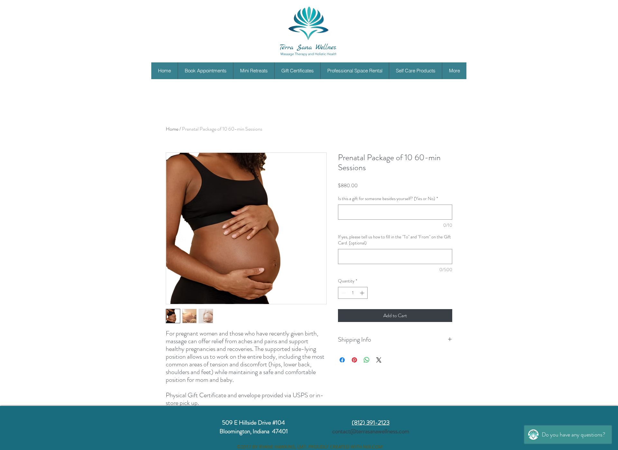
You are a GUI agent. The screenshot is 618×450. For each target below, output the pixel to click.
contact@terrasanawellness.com (370, 431)
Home (172, 129)
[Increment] (363, 292)
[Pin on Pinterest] (354, 360)
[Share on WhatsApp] (366, 360)
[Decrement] (343, 292)
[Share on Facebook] (342, 360)
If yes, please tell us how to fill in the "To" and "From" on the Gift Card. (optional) (394, 240)
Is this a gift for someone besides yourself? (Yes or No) (388, 199)
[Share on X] (379, 360)
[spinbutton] (353, 292)
